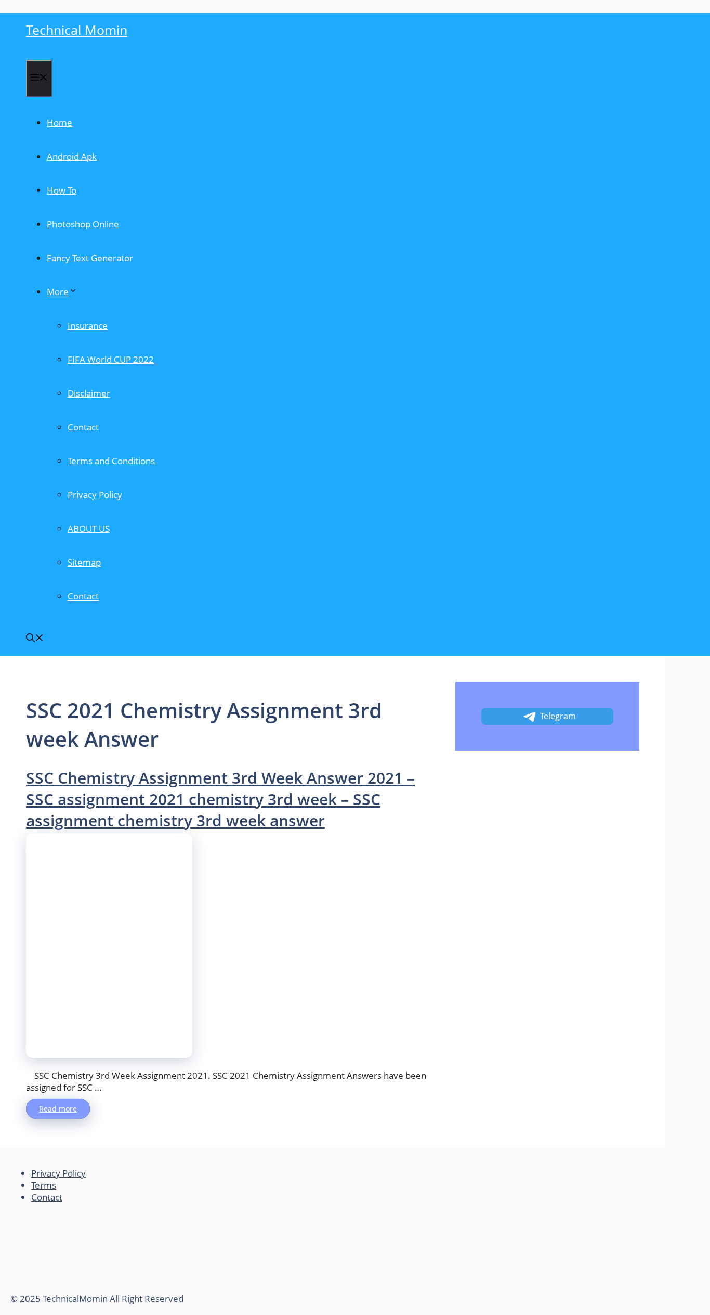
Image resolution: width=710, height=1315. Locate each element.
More (58, 292)
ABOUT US (89, 528)
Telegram (558, 716)
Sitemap (84, 562)
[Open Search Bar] (35, 639)
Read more (58, 1109)
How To (61, 190)
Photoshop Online (83, 224)
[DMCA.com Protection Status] (88, 1287)
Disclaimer (89, 393)
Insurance (88, 325)
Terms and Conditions (111, 461)
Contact (83, 427)
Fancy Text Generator (90, 258)
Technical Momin (76, 30)
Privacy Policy (95, 495)
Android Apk (72, 156)
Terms (43, 1185)
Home (59, 123)
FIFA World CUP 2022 (111, 359)
